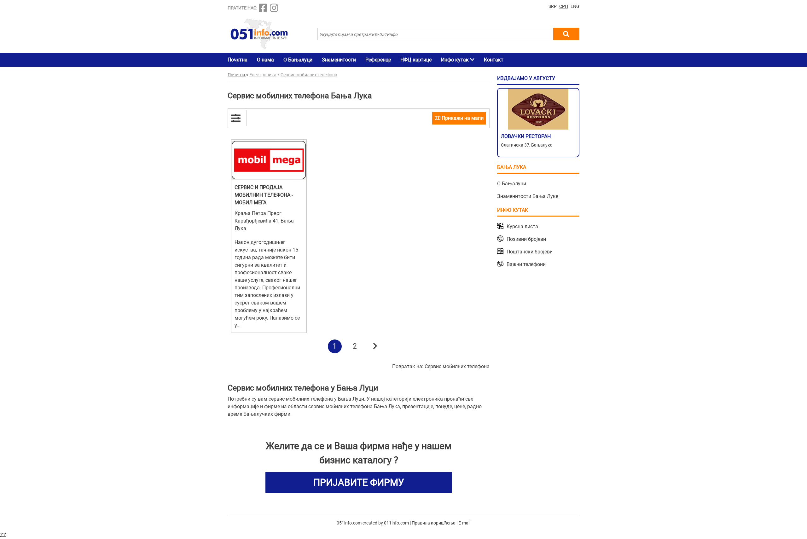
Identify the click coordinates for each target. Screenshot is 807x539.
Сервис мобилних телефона (457, 366)
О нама (265, 60)
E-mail (464, 522)
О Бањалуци (297, 60)
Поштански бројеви (530, 252)
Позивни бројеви (526, 239)
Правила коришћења (434, 522)
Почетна (237, 60)
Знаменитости (339, 60)
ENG (575, 6)
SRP (553, 6)
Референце (378, 60)
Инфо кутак (455, 60)
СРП (563, 6)
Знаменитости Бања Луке (527, 196)
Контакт (493, 60)
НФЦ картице (416, 60)
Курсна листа (522, 226)
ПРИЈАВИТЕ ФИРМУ (358, 482)
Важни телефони (526, 264)
